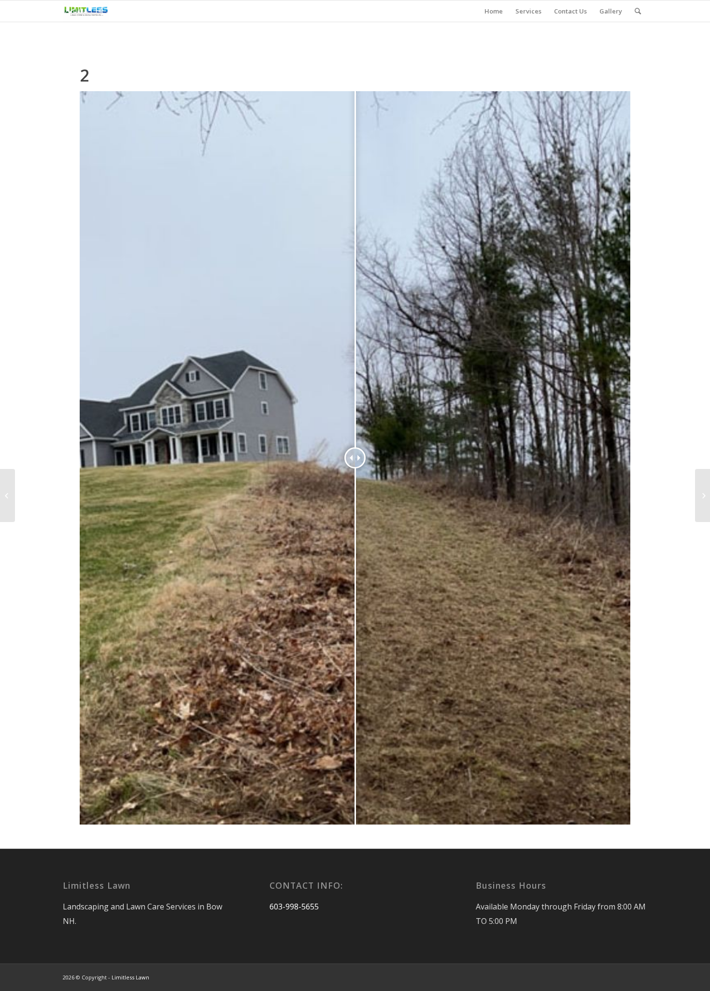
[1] (7, 495)
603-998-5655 (294, 906)
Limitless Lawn (130, 977)
